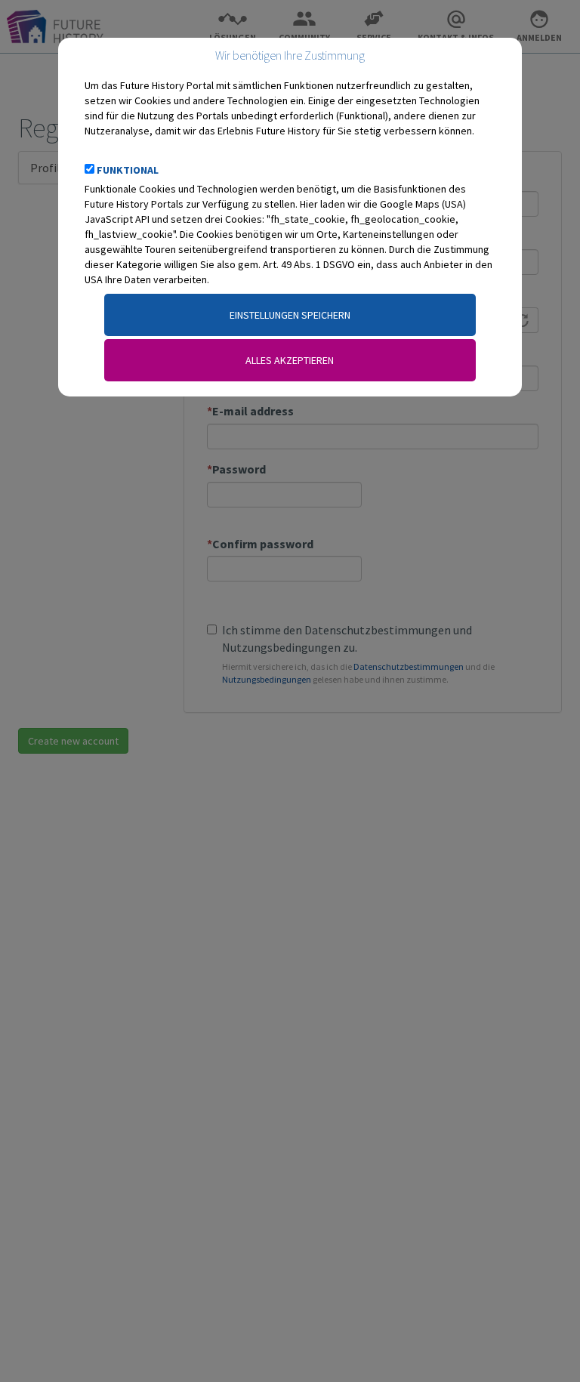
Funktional (128, 170)
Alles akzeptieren (289, 360)
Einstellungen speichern (290, 315)
